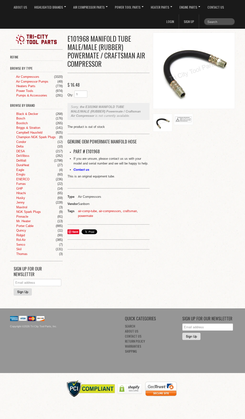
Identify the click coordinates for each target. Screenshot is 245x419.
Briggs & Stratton (27, 128)
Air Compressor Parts (89, 7)
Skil (18, 249)
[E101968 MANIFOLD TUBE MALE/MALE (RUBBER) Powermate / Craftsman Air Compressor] (194, 71)
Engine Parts (188, 7)
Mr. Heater (23, 221)
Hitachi (20, 193)
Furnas (20, 184)
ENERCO (22, 179)
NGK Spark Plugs (28, 212)
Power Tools (24, 91)
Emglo (20, 174)
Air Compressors (27, 77)
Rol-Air (20, 240)
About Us (20, 7)
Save (75, 231)
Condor (20, 142)
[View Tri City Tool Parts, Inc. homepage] (38, 39)
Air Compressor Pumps (31, 81)
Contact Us (215, 7)
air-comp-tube (87, 211)
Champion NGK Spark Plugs (35, 137)
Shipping (131, 351)
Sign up (189, 21)
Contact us (81, 169)
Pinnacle (21, 216)
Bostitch (21, 123)
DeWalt (20, 160)
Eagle (19, 170)
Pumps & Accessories (31, 95)
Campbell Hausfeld (28, 132)
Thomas (21, 254)
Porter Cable (24, 226)
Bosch (20, 118)
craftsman (130, 211)
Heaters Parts (25, 86)
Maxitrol (21, 207)
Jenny (20, 202)
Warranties (133, 346)
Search (130, 325)
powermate (85, 216)
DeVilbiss (22, 156)
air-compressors (110, 211)
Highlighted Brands (49, 7)
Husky (20, 198)
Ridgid (20, 235)
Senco (20, 244)
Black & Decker (26, 114)
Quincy (20, 230)
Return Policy (135, 341)
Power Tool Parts (128, 7)
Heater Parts (160, 7)
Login (170, 21)
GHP (19, 188)
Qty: (70, 95)
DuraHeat (22, 165)
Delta (19, 146)
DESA (20, 151)
